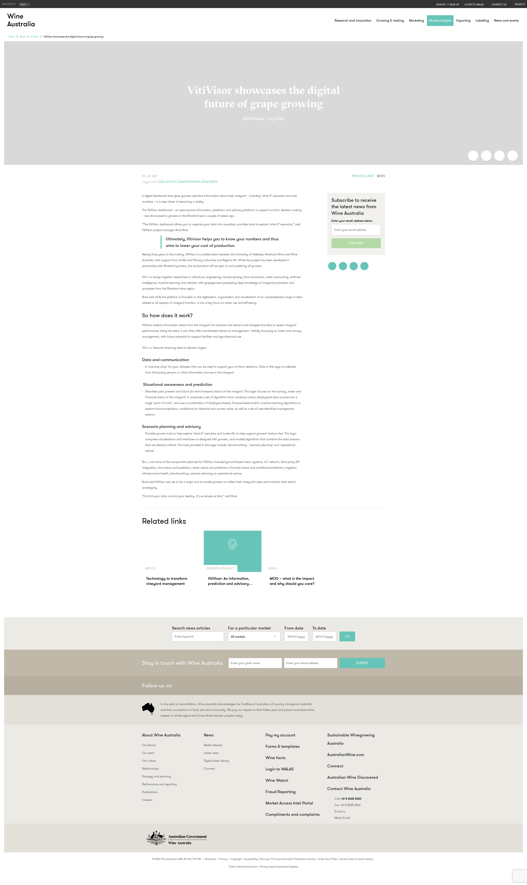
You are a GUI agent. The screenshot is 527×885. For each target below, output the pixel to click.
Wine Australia (21, 20)
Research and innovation (353, 20)
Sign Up (454, 4)
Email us (340, 811)
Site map (264, 859)
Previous (358, 176)
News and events (506, 20)
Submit (362, 663)
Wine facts (276, 758)
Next (371, 176)
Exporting (463, 20)
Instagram (360, 686)
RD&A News (210, 182)
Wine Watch (277, 780)
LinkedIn (370, 686)
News (23, 36)
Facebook (340, 686)
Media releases (213, 745)
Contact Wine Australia (349, 788)
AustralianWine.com (345, 754)
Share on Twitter (499, 155)
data (161, 182)
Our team (148, 753)
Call (348, 799)
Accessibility (251, 859)
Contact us (499, 4)
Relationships (150, 768)
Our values (149, 761)
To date (319, 628)
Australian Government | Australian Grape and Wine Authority (176, 838)
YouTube (380, 686)
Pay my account (280, 735)
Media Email (342, 818)
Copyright (236, 859)
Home (11, 36)
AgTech (171, 182)
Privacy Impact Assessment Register (279, 866)
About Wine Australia (161, 735)
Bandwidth (9, 4)
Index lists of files (327, 859)
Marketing (416, 20)
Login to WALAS (474, 4)
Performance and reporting (159, 784)
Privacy (223, 859)
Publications (149, 792)
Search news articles (191, 628)
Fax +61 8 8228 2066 (348, 805)
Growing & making (390, 20)
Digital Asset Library (216, 761)
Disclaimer (210, 859)
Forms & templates (283, 746)
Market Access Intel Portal (289, 803)
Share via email (512, 155)
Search (519, 4)
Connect (209, 768)
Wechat (350, 686)
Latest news (211, 753)
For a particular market (249, 628)
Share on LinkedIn (486, 155)
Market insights (440, 20)
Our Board (148, 745)
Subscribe (356, 243)
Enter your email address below (351, 221)
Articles (34, 36)
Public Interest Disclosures (243, 866)
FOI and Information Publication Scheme (293, 859)
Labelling (482, 20)
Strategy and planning (156, 776)
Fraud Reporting (281, 792)
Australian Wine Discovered (352, 777)
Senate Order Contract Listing (355, 859)
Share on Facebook (473, 155)
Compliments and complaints (293, 814)
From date (293, 628)
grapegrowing (189, 182)
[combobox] (24, 4)
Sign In (440, 4)
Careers (147, 800)
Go (347, 636)
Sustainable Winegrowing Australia (351, 739)
